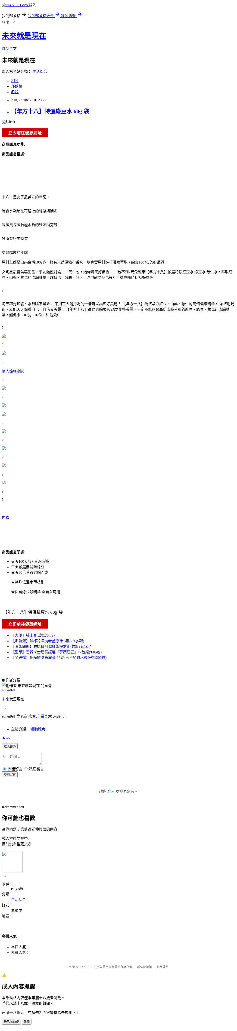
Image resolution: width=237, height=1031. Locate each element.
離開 (27, 1022)
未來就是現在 (24, 36)
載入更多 (10, 746)
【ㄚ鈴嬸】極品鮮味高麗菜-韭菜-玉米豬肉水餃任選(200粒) (58, 658)
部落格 (16, 86)
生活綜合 (39, 72)
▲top (6, 737)
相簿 (15, 81)
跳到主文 (9, 49)
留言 (44, 716)
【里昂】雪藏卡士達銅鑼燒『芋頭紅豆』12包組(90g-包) (56, 652)
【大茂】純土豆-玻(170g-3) (33, 635)
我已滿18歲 (11, 1022)
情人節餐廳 (11, 371)
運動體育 (38, 729)
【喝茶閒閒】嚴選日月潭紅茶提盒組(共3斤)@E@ (51, 646)
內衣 (5, 517)
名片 (15, 92)
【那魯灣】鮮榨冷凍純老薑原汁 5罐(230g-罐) (47, 641)
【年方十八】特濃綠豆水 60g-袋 (50, 111)
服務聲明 (162, 967)
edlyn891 (9, 690)
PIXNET (84, 967)
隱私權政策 (144, 967)
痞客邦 (34, 716)
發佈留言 (10, 774)
